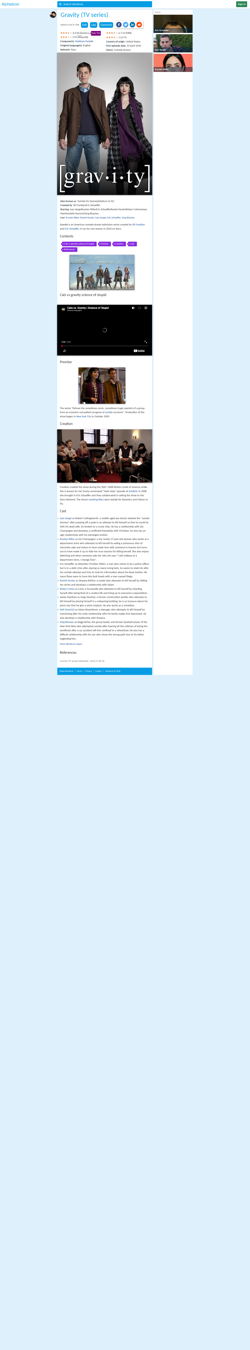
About (66, 671)
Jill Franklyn (138, 224)
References (69, 249)
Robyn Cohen (67, 589)
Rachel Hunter (87, 218)
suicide (109, 412)
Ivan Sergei (100, 218)
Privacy (89, 671)
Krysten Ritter (72, 218)
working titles (96, 499)
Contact (98, 671)
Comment (106, 24)
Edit (84, 24)
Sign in (242, 4)
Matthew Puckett (84, 41)
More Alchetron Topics (71, 644)
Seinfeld (133, 491)
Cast (132, 244)
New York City (83, 416)
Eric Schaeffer (114, 218)
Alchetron (10, 4)
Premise (104, 244)
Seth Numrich (67, 609)
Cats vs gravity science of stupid (79, 244)
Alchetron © (112, 671)
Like (93, 24)
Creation (119, 244)
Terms (79, 671)
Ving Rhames (128, 218)
